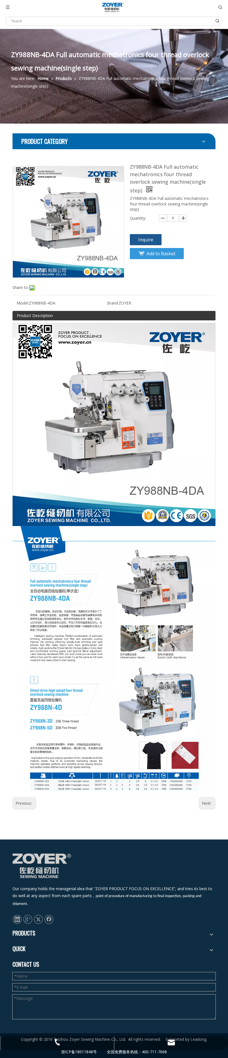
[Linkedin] (17, 919)
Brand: (113, 303)
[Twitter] (38, 919)
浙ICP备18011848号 (79, 1051)
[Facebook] (48, 919)
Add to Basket (161, 254)
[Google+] (27, 919)
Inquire (145, 240)
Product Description (35, 315)
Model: (23, 303)
